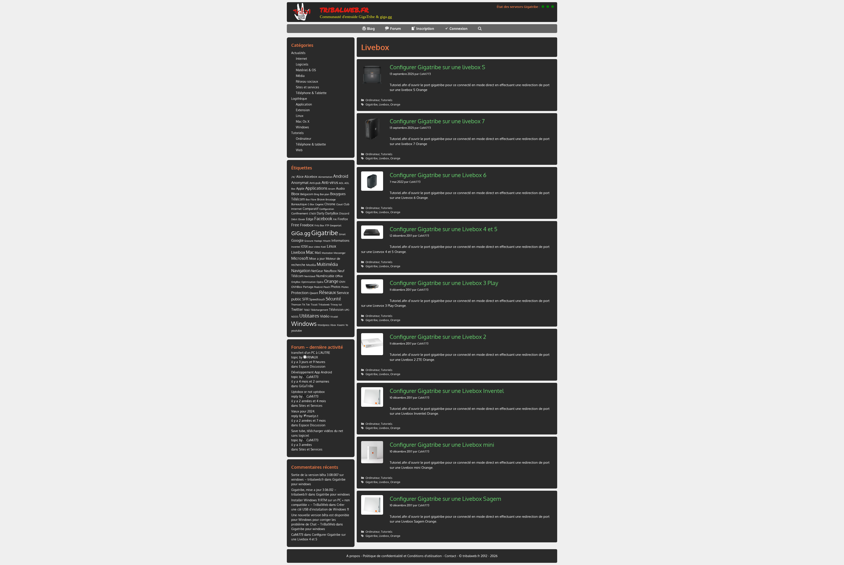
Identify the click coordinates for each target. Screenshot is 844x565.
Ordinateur (373, 100)
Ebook (301, 219)
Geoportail (335, 225)
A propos (353, 556)
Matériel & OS (306, 70)
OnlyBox (295, 281)
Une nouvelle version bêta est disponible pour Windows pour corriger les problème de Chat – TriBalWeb (320, 519)
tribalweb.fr (344, 9)
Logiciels (302, 64)
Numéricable (325, 276)
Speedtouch (317, 299)
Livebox (384, 104)
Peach (327, 287)
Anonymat (300, 182)
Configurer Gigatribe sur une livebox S (437, 67)
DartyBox (331, 213)
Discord (344, 213)
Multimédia (327, 264)
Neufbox (330, 271)
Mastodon (327, 252)
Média (300, 76)
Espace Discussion (312, 366)
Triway (334, 304)
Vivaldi (334, 316)
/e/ (293, 176)
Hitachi (327, 240)
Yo (347, 325)
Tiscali (314, 304)
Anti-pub (315, 183)
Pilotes (345, 287)
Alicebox (310, 176)
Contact (450, 556)
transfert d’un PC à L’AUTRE (310, 352)
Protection (300, 292)
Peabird (318, 287)
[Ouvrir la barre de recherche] (480, 28)
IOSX (304, 246)
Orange (395, 104)
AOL (341, 183)
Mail (318, 252)
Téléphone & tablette (311, 144)
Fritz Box (319, 225)
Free (295, 224)
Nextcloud (309, 276)
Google (297, 240)
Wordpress (323, 325)
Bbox (295, 194)
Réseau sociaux (307, 81)
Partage (308, 287)
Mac (310, 252)
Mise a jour (317, 258)
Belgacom (306, 194)
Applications (316, 188)
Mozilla (311, 265)
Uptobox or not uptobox (308, 392)
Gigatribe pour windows (333, 494)
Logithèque (299, 98)
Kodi (323, 246)
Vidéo (324, 316)
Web (299, 150)
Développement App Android (311, 372)
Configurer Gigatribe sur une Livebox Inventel (447, 390)
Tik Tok (306, 304)
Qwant (313, 293)
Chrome (329, 204)
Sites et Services (310, 405)
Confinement (299, 213)
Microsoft (299, 258)
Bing (316, 194)
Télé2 (307, 309)
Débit (294, 219)
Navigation (300, 270)
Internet (301, 58)
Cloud (339, 204)
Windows (302, 127)
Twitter (297, 309)
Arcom (331, 188)
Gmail (342, 234)
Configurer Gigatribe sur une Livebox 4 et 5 (443, 229)
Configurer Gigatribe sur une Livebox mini (442, 444)
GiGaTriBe (306, 386)
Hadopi (318, 240)
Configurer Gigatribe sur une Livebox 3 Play (444, 282)
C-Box (311, 204)
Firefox (343, 219)
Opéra (319, 281)
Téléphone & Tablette (311, 93)
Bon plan (324, 194)
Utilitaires (309, 316)
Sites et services (307, 87)
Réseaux (327, 292)
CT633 (312, 213)
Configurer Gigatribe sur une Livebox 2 (438, 336)
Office (339, 276)
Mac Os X (302, 121)
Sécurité (333, 298)
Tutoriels (386, 100)
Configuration (326, 209)
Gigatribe (372, 104)
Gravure (308, 240)
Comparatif (310, 209)
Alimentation (325, 176)
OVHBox (296, 287)
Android (340, 176)
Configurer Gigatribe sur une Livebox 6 (438, 174)
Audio (340, 188)
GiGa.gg (300, 233)
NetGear (317, 271)
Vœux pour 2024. (303, 411)
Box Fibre (311, 199)
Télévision (336, 309)
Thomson (296, 304)
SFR (305, 299)
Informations (340, 240)
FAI (335, 219)
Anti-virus (330, 182)
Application (304, 104)
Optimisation (308, 281)
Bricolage (331, 199)
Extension (303, 110)
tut (340, 304)
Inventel (295, 246)
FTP (327, 225)
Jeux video (314, 246)
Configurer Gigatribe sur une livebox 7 (437, 121)
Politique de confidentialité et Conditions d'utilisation (402, 556)
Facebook (323, 218)
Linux (299, 116)
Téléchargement (319, 309)
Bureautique (299, 204)
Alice (300, 176)
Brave (321, 199)
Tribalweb (324, 304)
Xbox (333, 325)
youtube (296, 330)
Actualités (298, 53)
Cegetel (319, 204)
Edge (309, 219)
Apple (300, 188)
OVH (342, 281)
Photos (335, 287)
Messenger (340, 252)
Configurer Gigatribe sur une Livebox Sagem (445, 498)
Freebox (307, 224)
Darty (320, 213)
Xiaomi (341, 325)
